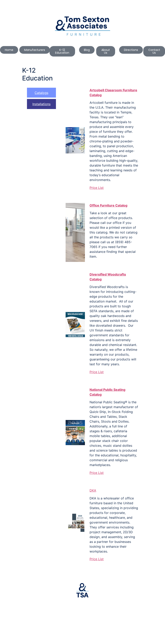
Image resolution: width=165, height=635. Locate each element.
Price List (97, 188)
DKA (93, 490)
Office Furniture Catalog (108, 205)
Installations (41, 104)
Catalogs (41, 93)
